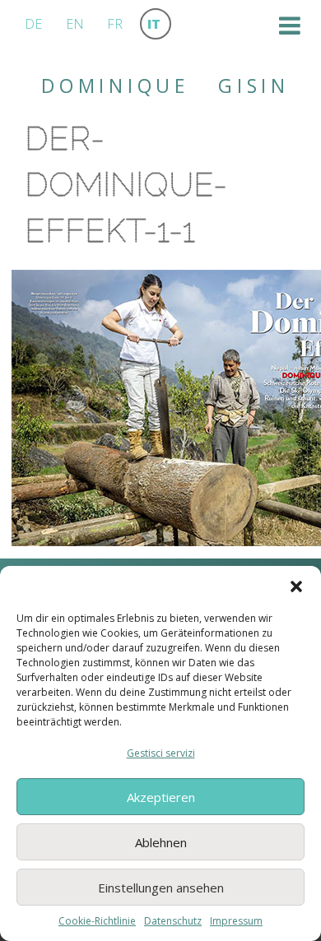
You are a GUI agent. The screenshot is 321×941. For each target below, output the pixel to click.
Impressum (236, 921)
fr (115, 24)
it (153, 24)
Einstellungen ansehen (161, 887)
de (33, 24)
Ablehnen (161, 842)
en (75, 24)
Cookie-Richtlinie (97, 921)
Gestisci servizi (161, 753)
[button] (296, 586)
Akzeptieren (161, 797)
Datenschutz (173, 921)
